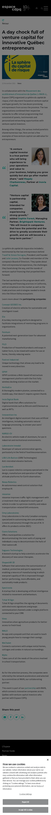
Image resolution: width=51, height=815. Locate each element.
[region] (25, 785)
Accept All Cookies (25, 810)
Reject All (25, 802)
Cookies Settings (25, 794)
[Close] (48, 760)
